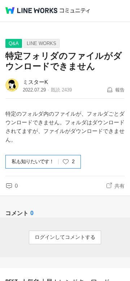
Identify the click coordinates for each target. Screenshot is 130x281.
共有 (119, 186)
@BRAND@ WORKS (31, 10)
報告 (120, 90)
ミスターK (35, 82)
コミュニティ (75, 10)
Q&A (14, 43)
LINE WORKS (41, 43)
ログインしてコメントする (65, 237)
